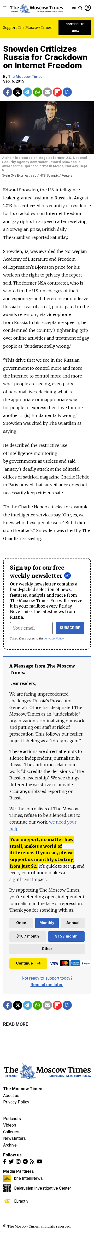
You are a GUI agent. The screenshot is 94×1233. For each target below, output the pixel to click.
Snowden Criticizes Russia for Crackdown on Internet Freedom (45, 57)
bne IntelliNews (28, 1178)
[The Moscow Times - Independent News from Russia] (36, 8)
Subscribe (70, 628)
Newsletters (14, 1138)
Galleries (11, 1131)
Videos (9, 1125)
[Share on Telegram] (27, 92)
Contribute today (75, 28)
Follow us (12, 1155)
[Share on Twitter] (17, 92)
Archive (10, 1145)
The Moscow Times (22, 1088)
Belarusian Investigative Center (42, 1188)
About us (11, 1095)
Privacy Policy (54, 638)
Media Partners (18, 1171)
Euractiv (21, 1201)
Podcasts (12, 1118)
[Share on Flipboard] (57, 92)
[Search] (80, 8)
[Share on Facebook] (7, 92)
